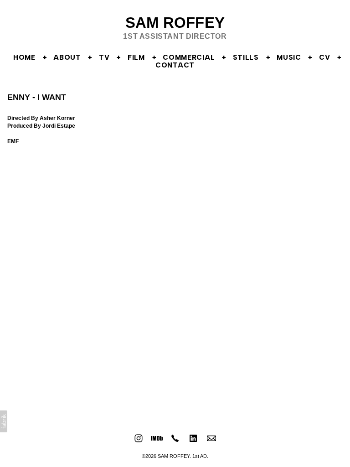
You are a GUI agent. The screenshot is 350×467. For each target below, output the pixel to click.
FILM (136, 57)
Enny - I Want (36, 97)
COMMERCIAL (189, 57)
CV (324, 57)
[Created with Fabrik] (3, 421)
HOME (24, 57)
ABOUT (67, 57)
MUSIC (289, 57)
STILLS (246, 57)
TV (104, 57)
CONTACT (175, 65)
